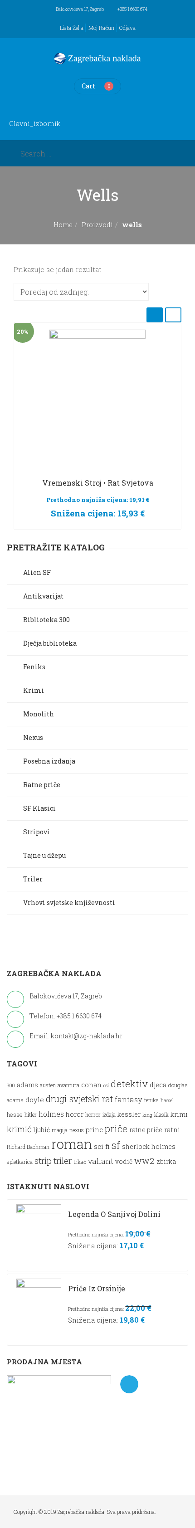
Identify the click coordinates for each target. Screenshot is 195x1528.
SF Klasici (39, 808)
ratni (172, 1129)
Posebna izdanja (49, 761)
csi (106, 1085)
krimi (179, 1114)
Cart (88, 86)
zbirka (166, 1161)
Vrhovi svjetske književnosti (69, 902)
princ (94, 1129)
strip (43, 1160)
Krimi (33, 690)
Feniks (34, 666)
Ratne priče (41, 784)
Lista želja (71, 27)
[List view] (173, 314)
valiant (100, 1161)
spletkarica (20, 1161)
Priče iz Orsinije (96, 1288)
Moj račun (101, 27)
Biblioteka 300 (46, 619)
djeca (158, 1084)
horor (74, 1114)
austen (48, 1085)
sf (116, 1145)
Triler (33, 879)
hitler (30, 1114)
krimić (19, 1128)
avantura (68, 1085)
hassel (167, 1100)
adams (27, 1085)
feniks (151, 1100)
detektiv (129, 1083)
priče (116, 1128)
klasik (161, 1114)
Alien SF (37, 572)
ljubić (42, 1130)
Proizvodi (97, 224)
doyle (34, 1099)
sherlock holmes (149, 1146)
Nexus (33, 737)
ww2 (144, 1160)
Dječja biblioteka (50, 643)
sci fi (102, 1146)
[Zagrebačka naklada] (97, 58)
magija (60, 1130)
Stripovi (36, 831)
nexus (76, 1130)
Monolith (38, 714)
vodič (123, 1162)
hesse (15, 1114)
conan (91, 1084)
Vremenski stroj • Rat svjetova (97, 482)
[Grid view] (154, 314)
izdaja (109, 1114)
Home (63, 224)
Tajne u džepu (44, 855)
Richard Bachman (28, 1147)
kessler (129, 1114)
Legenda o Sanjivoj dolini (114, 1214)
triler (63, 1160)
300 (11, 1085)
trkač (79, 1161)
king (147, 1115)
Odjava (127, 27)
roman (71, 1144)
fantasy (128, 1099)
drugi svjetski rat (79, 1099)
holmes (51, 1114)
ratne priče (145, 1130)
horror (93, 1114)
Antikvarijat (43, 596)
